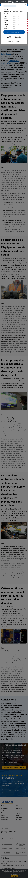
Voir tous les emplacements (18, 37)
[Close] (25, 4)
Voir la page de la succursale (14, 32)
